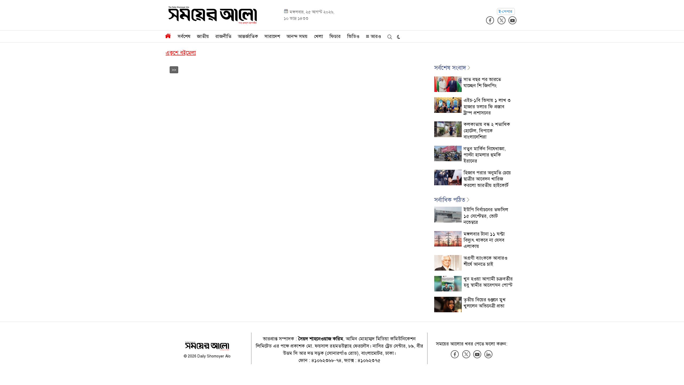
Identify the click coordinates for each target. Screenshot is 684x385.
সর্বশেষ (184, 36)
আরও (375, 36)
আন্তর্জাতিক (248, 36)
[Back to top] (675, 374)
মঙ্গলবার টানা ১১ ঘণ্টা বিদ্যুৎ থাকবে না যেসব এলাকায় (484, 240)
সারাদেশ (272, 36)
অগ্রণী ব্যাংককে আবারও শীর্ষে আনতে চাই (485, 261)
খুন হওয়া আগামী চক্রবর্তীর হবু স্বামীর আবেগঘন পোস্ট (488, 282)
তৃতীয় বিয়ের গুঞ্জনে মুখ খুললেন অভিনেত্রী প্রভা (485, 303)
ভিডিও (353, 36)
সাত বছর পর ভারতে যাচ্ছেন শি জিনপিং (482, 82)
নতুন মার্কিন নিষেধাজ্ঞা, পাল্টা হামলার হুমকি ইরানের (485, 155)
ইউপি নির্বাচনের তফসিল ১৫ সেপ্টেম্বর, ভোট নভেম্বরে (486, 216)
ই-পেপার (506, 11)
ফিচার (335, 36)
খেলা (318, 36)
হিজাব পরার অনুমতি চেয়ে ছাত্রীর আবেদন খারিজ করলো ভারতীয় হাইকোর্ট (487, 179)
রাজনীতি (223, 36)
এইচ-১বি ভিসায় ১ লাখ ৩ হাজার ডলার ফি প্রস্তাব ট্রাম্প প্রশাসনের (487, 106)
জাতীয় (203, 36)
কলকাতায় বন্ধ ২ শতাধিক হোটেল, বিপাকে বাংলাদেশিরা (487, 130)
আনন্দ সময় (297, 36)
